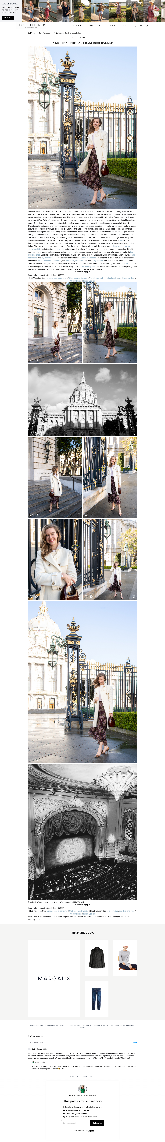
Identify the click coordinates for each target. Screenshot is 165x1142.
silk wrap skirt (34, 249)
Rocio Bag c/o (89, 281)
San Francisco (44, 33)
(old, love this (112, 911)
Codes (123, 26)
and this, (123, 278)
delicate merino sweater (121, 246)
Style (92, 26)
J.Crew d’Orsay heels (87, 266)
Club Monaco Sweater (78, 278)
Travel (102, 26)
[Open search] (135, 26)
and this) (130, 278)
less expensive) (60, 278)
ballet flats (32, 258)
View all (8, 17)
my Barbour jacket (49, 258)
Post (135, 1042)
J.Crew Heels (75, 281)
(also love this (112, 278)
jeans (132, 255)
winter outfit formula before (49, 261)
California (31, 33)
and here (79, 261)
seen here (70, 261)
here (122, 240)
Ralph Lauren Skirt (98, 278)
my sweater (98, 261)
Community (79, 26)
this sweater (59, 249)
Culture (74, 37)
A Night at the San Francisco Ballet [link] (67, 33)
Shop (112, 26)
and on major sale (88, 258)
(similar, (50, 278)
